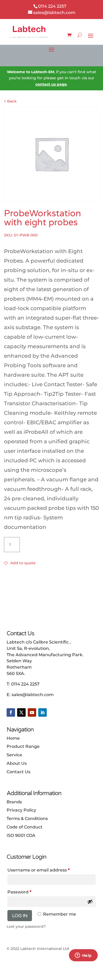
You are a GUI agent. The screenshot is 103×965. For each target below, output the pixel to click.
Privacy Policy (21, 810)
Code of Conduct (25, 826)
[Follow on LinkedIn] (42, 712)
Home (13, 738)
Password (29, 891)
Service (14, 754)
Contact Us (18, 771)
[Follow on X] (21, 712)
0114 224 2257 (25, 684)
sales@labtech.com (33, 694)
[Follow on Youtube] (32, 712)
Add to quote (23, 563)
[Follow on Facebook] (11, 712)
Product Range (23, 746)
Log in (19, 916)
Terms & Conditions (27, 818)
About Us (17, 763)
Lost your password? (26, 926)
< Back (10, 101)
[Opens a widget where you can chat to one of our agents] (83, 955)
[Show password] (90, 902)
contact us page (51, 84)
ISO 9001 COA (21, 835)
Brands (14, 801)
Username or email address (48, 870)
